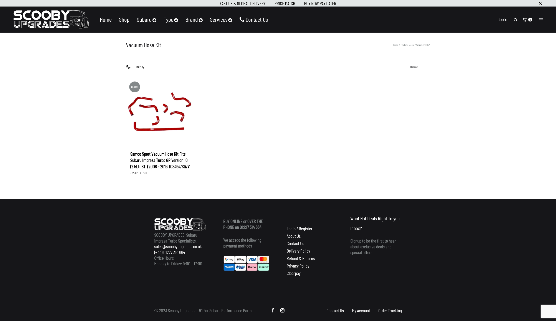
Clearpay (294, 273)
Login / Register (299, 228)
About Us (294, 236)
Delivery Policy (298, 250)
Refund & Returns (301, 258)
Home (106, 19)
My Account (361, 310)
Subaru (144, 19)
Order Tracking (390, 310)
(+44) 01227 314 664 (169, 252)
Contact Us (257, 19)
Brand (191, 19)
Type (168, 19)
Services (218, 19)
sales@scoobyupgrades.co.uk (178, 246)
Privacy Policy (298, 265)
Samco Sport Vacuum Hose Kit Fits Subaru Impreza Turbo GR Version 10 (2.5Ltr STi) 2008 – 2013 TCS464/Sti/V (160, 160)
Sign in (502, 19)
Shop (124, 19)
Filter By (139, 67)
